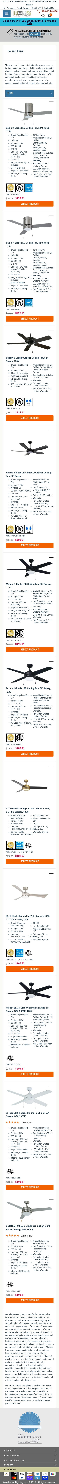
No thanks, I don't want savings (29, 771)
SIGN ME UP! (29, 763)
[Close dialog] (56, 708)
